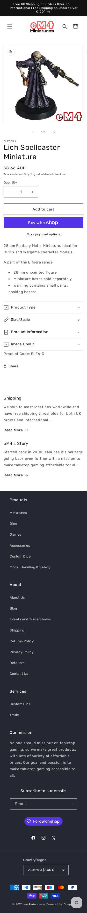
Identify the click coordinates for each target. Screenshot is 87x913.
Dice (13, 524)
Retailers (17, 663)
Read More (13, 430)
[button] (9, 26)
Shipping (29, 174)
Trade (14, 715)
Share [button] (13, 366)
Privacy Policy (22, 652)
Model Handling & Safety (30, 567)
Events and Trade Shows (30, 619)
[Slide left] (33, 132)
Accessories (20, 546)
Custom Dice (20, 556)
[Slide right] (54, 132)
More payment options (43, 234)
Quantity (10, 182)
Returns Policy (22, 641)
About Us (17, 598)
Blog (13, 608)
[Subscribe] (71, 804)
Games (15, 534)
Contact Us (19, 674)
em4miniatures (35, 904)
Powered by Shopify (60, 904)
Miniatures (18, 513)
